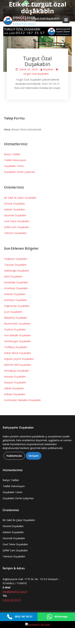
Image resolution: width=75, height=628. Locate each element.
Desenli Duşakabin (14, 203)
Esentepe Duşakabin (15, 300)
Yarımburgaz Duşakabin (17, 341)
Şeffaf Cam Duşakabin (16, 227)
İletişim (34, 455)
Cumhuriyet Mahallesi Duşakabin (22, 400)
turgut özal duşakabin (36, 73)
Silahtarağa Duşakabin (16, 270)
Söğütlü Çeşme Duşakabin (19, 358)
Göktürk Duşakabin (14, 294)
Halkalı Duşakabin (14, 388)
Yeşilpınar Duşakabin (15, 258)
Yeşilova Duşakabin (15, 329)
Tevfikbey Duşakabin (15, 347)
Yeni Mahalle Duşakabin (17, 335)
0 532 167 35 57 (12, 600)
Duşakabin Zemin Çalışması (19, 171)
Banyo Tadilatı (12, 154)
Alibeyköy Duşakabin (15, 317)
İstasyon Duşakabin (15, 382)
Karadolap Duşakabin (16, 282)
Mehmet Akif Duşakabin (17, 364)
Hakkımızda (14, 455)
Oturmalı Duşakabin (15, 215)
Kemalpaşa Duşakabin (16, 370)
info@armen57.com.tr (15, 591)
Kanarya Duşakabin (15, 376)
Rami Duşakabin (13, 276)
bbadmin (48, 69)
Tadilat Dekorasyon (15, 160)
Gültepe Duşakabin (14, 394)
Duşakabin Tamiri (14, 166)
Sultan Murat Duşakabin (17, 353)
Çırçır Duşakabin (13, 311)
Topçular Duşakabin (15, 264)
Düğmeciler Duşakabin (16, 306)
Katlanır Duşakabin (14, 209)
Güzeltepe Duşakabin (16, 288)
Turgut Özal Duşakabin (37, 61)
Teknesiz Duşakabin (15, 233)
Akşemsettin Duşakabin (17, 323)
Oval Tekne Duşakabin (16, 221)
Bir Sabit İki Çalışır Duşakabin (20, 197)
